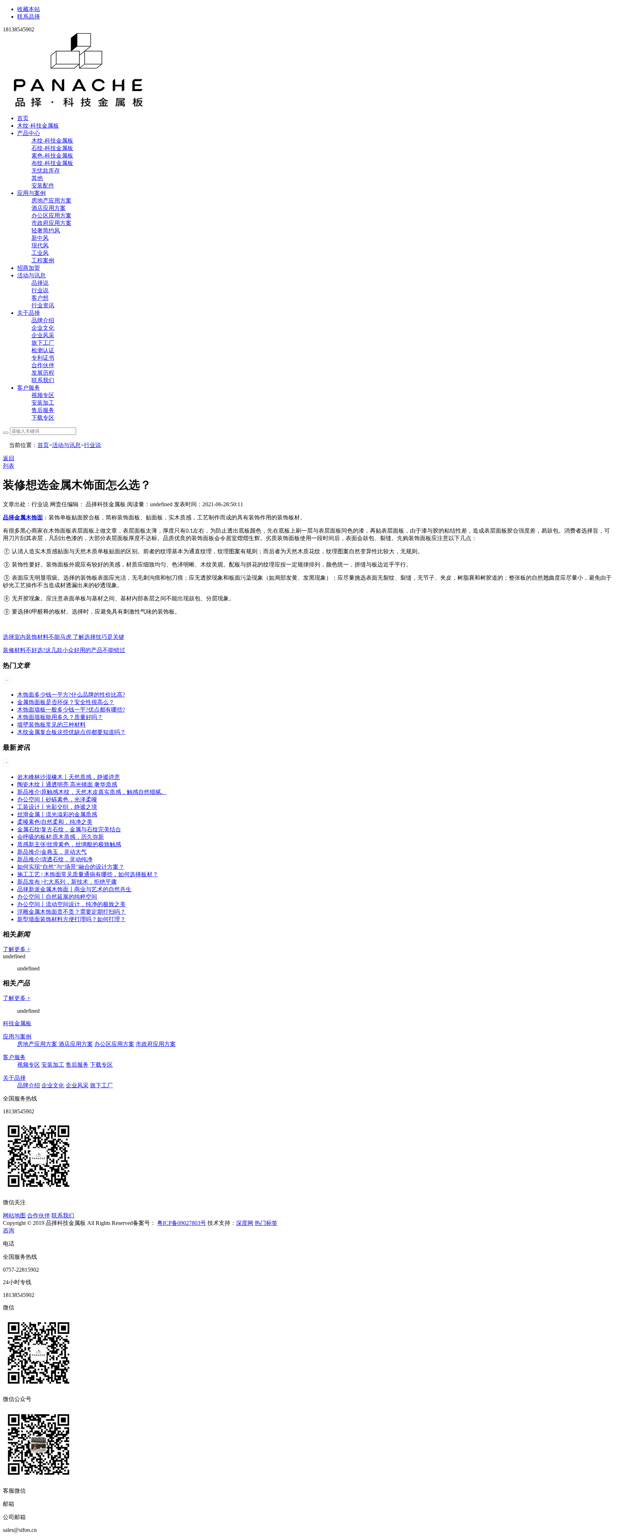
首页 (23, 118)
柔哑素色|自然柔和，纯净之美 (54, 822)
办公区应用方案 (51, 215)
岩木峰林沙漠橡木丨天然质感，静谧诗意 (68, 777)
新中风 (40, 238)
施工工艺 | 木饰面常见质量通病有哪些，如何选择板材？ (87, 874)
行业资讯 (42, 305)
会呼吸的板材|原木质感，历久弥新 (60, 837)
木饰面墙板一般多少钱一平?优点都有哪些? (71, 710)
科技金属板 (17, 1023)
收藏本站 (28, 9)
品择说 (40, 283)
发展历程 (42, 373)
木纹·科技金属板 (38, 126)
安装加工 (42, 403)
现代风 (40, 245)
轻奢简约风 (45, 230)
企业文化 (42, 328)
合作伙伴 (42, 365)
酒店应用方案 (48, 208)
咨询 (8, 1230)
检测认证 (42, 350)
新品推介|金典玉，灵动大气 (52, 852)
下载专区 (42, 418)
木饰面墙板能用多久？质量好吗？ (60, 717)
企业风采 (42, 335)
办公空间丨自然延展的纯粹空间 (57, 897)
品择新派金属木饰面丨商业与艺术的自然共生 (74, 889)
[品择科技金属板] (78, 106)
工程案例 (42, 260)
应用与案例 (31, 193)
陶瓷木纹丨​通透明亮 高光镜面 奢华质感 (67, 784)
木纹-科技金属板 (52, 141)
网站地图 (14, 1215)
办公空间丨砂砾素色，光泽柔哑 (57, 799)
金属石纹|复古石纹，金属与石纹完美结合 (69, 829)
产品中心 (28, 133)
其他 (37, 178)
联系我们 (42, 380)
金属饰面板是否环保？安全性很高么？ (65, 702)
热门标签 (266, 1223)
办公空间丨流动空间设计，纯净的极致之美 (71, 904)
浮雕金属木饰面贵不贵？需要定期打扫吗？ (71, 912)
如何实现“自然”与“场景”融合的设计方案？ (70, 867)
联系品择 (28, 17)
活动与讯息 (31, 275)
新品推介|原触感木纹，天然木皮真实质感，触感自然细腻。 (92, 792)
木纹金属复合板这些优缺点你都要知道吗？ (71, 732)
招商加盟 (28, 268)
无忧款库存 (45, 171)
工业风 (40, 253)
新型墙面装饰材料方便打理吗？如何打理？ (71, 919)
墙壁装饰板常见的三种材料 (51, 725)
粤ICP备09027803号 (181, 1223)
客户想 (40, 298)
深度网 (244, 1223)
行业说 (40, 290)
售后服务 (42, 410)
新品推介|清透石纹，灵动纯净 (54, 859)
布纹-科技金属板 (52, 163)
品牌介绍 (42, 320)
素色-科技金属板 (52, 156)
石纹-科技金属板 (52, 148)
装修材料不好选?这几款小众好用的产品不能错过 (64, 650)
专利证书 (42, 358)
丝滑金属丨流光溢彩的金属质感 (57, 814)
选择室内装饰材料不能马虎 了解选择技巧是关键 (63, 637)
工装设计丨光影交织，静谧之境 (57, 807)
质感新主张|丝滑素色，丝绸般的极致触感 (69, 844)
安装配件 (42, 186)
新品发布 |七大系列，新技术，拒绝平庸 (67, 882)
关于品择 (28, 313)
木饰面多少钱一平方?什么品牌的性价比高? (71, 695)
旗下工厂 (42, 343)
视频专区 (42, 395)
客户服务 (28, 388)
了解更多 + (16, 949)
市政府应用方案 (51, 223)
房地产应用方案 (51, 200)
